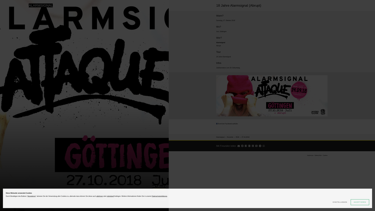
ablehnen (99, 196)
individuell (110, 196)
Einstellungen (340, 202)
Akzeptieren (31, 196)
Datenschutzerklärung (159, 196)
